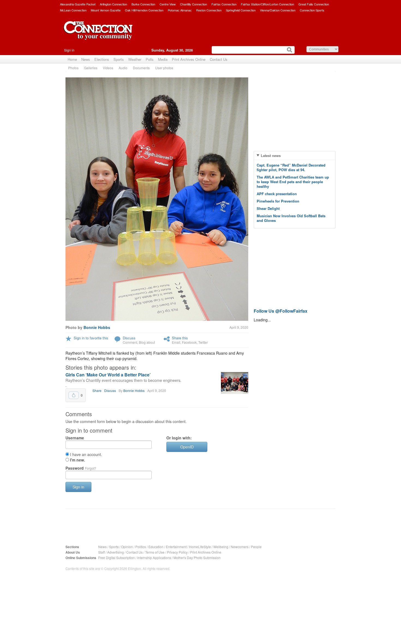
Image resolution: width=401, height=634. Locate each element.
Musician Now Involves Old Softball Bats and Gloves (291, 218)
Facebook (189, 342)
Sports (118, 59)
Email (176, 342)
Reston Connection (209, 10)
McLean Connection (73, 10)
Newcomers (240, 546)
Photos (73, 67)
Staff (101, 552)
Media (162, 59)
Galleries (90, 67)
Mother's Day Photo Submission (197, 557)
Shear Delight (268, 208)
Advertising (115, 552)
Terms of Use (154, 552)
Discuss (129, 337)
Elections (101, 59)
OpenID (187, 446)
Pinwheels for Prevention (278, 201)
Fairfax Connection (224, 4)
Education (155, 546)
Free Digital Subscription (116, 557)
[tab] (294, 155)
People (256, 546)
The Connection (98, 35)
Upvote (73, 395)
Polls (150, 59)
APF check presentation (277, 193)
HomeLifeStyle (200, 546)
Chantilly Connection (193, 4)
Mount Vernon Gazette (106, 10)
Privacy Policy (177, 552)
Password (80, 468)
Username (74, 437)
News (85, 59)
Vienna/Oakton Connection (277, 10)
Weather (134, 59)
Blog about (147, 342)
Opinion (127, 546)
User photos (164, 67)
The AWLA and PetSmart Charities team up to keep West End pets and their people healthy (293, 181)
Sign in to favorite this (91, 337)
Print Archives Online (188, 59)
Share (96, 390)
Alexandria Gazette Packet (77, 4)
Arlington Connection (113, 4)
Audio (123, 67)
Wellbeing (220, 546)
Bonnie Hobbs (96, 327)
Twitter (203, 342)
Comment (130, 342)
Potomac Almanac (180, 10)
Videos (108, 67)
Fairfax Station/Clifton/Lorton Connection (267, 4)
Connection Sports (312, 10)
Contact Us (219, 59)
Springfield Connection (241, 10)
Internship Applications (154, 557)
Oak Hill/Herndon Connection (144, 10)
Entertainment (176, 546)
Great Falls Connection (313, 4)
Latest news (271, 155)
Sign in (69, 50)
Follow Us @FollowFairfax (280, 311)
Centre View (168, 4)
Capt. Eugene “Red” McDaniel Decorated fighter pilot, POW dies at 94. (291, 167)
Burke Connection (143, 4)
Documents (141, 67)
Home (72, 59)
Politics (140, 546)
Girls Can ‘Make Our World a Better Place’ (108, 375)
